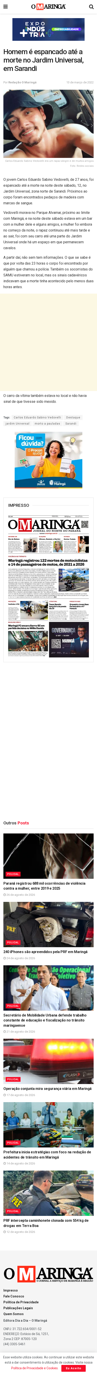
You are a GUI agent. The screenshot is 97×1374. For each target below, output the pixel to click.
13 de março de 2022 (80, 82)
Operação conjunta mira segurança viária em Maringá (47, 1089)
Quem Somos (13, 1314)
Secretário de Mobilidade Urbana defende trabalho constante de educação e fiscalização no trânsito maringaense (45, 1020)
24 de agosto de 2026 (20, 958)
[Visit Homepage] (48, 7)
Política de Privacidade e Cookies (34, 1368)
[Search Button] (91, 7)
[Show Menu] (5, 7)
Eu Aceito (73, 1368)
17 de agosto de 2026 (20, 1095)
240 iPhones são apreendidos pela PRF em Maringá (45, 952)
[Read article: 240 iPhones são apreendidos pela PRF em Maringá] (48, 924)
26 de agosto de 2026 (20, 894)
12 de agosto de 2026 (20, 1232)
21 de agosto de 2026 (20, 1031)
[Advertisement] (48, 342)
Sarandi (70, 423)
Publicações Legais (18, 1308)
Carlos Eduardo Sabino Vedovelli (37, 417)
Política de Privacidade (21, 1302)
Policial (13, 874)
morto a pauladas (47, 423)
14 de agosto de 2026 (20, 1163)
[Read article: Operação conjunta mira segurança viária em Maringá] (48, 1061)
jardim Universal (18, 423)
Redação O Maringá (22, 82)
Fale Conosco (13, 1296)
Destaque (73, 417)
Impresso (10, 1290)
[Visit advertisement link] (48, 29)
